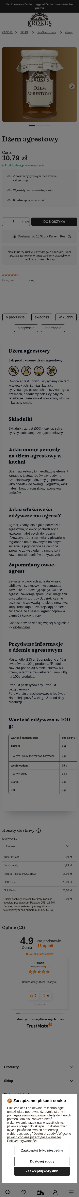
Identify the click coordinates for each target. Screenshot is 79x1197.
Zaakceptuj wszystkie (42, 1171)
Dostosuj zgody (42, 1161)
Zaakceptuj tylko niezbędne (42, 1150)
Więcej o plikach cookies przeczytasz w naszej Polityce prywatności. (39, 1137)
